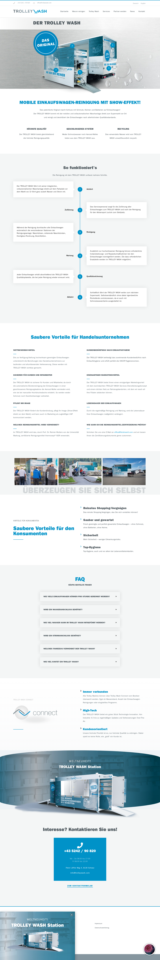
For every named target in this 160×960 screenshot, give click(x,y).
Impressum (98, 924)
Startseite (64, 12)
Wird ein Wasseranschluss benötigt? (62, 610)
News (132, 12)
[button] (17, 471)
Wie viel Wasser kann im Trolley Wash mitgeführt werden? (74, 623)
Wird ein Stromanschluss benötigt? (62, 636)
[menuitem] (136, 3)
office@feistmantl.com (123, 432)
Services (106, 12)
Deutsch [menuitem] (135, 3)
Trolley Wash (94, 12)
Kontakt (141, 12)
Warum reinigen (78, 12)
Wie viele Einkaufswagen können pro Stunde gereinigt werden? (76, 597)
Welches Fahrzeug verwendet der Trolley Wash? (69, 649)
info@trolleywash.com (80, 873)
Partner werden (120, 12)
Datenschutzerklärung (102, 928)
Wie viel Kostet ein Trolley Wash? (61, 662)
